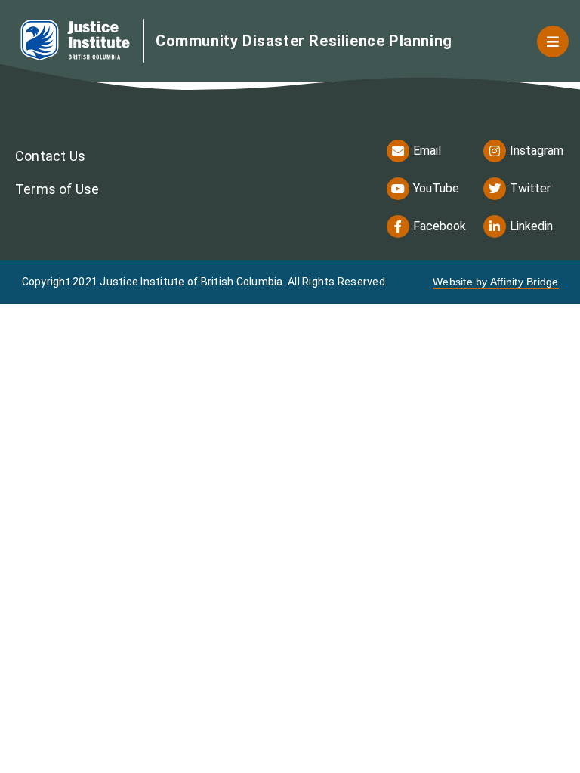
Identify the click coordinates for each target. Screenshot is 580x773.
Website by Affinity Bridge (496, 282)
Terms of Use (57, 189)
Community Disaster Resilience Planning (304, 41)
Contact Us (50, 156)
